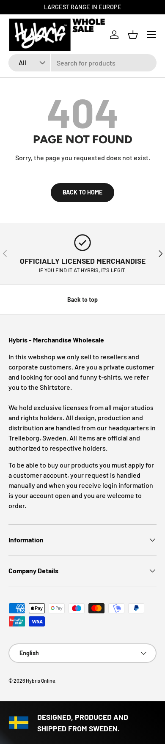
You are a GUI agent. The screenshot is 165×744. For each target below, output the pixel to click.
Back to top (82, 299)
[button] (133, 34)
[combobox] (82, 62)
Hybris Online (40, 681)
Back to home (82, 192)
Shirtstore (55, 387)
